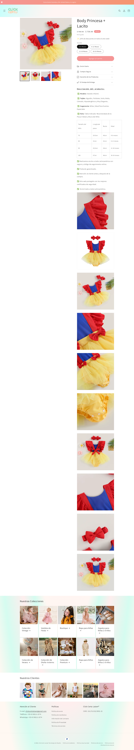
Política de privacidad (83, 743)
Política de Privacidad (59, 722)
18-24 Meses (97, 51)
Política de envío (57, 711)
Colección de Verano (27, 661)
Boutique (64, 628)
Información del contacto (60, 719)
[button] (4, 10)
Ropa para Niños (86, 660)
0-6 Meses (82, 47)
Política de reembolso (59, 715)
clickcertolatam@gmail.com (36, 711)
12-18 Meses (83, 51)
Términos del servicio (97, 743)
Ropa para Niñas (86, 628)
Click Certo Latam (44, 743)
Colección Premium (64, 661)
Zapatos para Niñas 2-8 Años (104, 629)
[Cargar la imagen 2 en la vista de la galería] (35, 76)
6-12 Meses (95, 47)
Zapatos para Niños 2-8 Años (104, 661)
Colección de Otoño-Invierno (47, 661)
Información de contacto (107, 745)
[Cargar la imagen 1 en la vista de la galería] (24, 76)
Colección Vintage (26, 629)
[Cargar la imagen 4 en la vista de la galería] (56, 76)
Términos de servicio (58, 726)
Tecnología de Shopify (55, 743)
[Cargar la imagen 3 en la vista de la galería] (46, 76)
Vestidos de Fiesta (46, 629)
